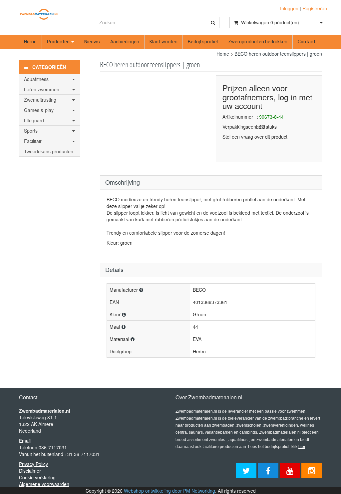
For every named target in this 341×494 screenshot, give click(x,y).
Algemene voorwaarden (44, 484)
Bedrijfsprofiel (203, 41)
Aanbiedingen (124, 41)
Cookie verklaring (37, 477)
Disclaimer (30, 470)
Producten (59, 41)
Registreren (314, 8)
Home (30, 41)
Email (25, 440)
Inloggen (289, 8)
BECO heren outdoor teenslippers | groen (278, 53)
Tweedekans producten (48, 151)
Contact (306, 41)
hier (301, 446)
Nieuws (92, 41)
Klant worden (163, 41)
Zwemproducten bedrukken (257, 41)
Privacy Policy (33, 464)
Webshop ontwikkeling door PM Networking (169, 490)
